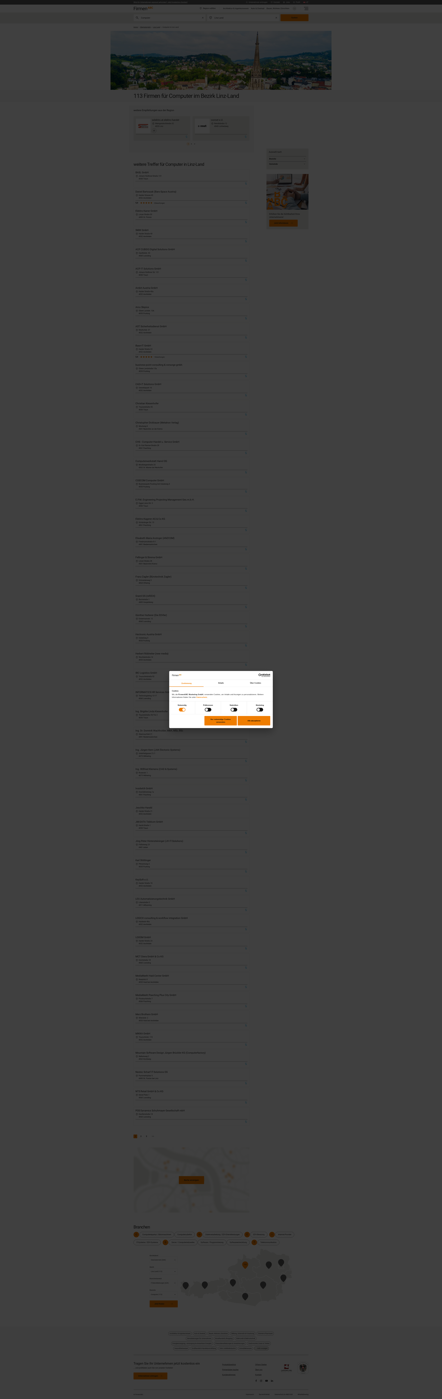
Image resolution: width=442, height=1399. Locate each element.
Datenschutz (201, 697)
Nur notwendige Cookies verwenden (221, 720)
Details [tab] (221, 683)
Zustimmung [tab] (186, 683)
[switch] (208, 710)
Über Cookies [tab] (255, 683)
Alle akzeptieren (254, 721)
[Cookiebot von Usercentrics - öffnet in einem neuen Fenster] (260, 675)
